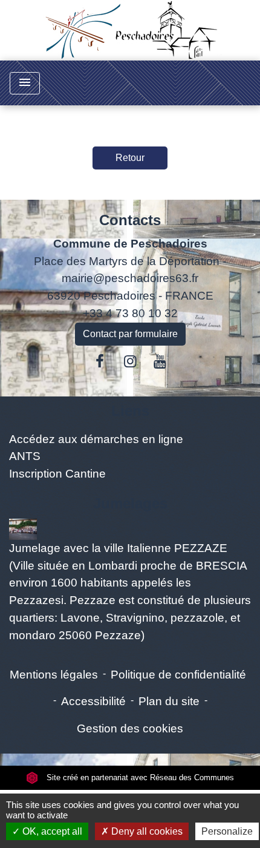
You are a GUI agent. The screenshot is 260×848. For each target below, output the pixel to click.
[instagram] (130, 361)
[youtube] (160, 361)
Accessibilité (93, 701)
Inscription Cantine (57, 473)
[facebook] (100, 361)
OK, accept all (51, 831)
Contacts (130, 220)
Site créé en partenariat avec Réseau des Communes (139, 777)
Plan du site (169, 701)
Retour (130, 158)
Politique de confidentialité (178, 674)
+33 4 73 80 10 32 (130, 313)
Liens (130, 411)
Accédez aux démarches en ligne (96, 439)
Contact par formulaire (130, 334)
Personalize (227, 831)
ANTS (25, 456)
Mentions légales (54, 674)
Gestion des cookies (130, 728)
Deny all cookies (146, 831)
